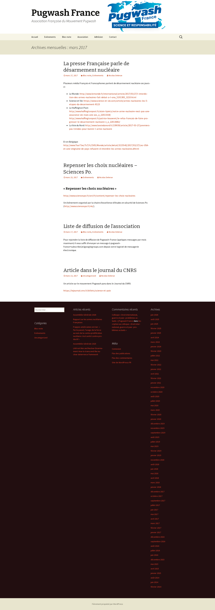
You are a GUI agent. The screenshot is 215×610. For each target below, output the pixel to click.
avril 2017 (155, 518)
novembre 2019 (157, 428)
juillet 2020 (155, 401)
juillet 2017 (155, 505)
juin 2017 (154, 509)
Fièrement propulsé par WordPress (107, 604)
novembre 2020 (157, 387)
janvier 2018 (156, 487)
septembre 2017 (158, 500)
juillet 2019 (155, 441)
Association (83, 37)
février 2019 (156, 450)
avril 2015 (155, 568)
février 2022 (156, 364)
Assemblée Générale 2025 (84, 343)
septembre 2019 (158, 432)
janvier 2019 (156, 455)
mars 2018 (155, 482)
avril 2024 (155, 337)
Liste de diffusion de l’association (101, 226)
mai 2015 (154, 564)
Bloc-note (66, 37)
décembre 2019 (157, 423)
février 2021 (156, 378)
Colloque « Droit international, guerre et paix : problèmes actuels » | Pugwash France (125, 317)
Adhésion (98, 37)
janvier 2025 (156, 333)
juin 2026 (154, 314)
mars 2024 (155, 342)
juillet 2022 (155, 355)
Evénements (50, 37)
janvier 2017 (156, 532)
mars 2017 (155, 523)
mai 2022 (154, 360)
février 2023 (156, 351)
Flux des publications (121, 353)
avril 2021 (155, 373)
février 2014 (156, 586)
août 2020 (155, 396)
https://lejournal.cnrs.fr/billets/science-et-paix (87, 290)
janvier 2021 (156, 382)
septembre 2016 (158, 541)
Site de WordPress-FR (121, 362)
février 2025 (156, 328)
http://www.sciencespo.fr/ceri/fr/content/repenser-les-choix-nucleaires (99, 195)
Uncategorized (89, 275)
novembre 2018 (157, 460)
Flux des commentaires (122, 358)
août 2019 (155, 437)
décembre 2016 (157, 537)
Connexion (116, 349)
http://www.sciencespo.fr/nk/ (78, 206)
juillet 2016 (155, 550)
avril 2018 (155, 478)
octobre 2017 (156, 496)
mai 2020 (154, 405)
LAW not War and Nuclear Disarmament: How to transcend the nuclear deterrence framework (88, 351)
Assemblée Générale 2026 (84, 314)
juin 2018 (154, 469)
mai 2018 (154, 473)
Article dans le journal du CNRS (100, 270)
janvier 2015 (156, 573)
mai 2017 (154, 514)
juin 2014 (154, 582)
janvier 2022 (156, 369)
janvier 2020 (156, 419)
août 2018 (155, 464)
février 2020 (156, 414)
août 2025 (155, 319)
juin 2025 (154, 324)
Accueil (34, 37)
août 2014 (155, 577)
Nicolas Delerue (115, 75)
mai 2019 (154, 446)
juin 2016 (154, 555)
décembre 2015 (157, 559)
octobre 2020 (156, 392)
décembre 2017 (157, 491)
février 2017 (156, 528)
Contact (113, 37)
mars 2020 (155, 410)
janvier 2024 (156, 346)
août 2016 (155, 546)
